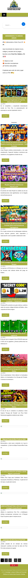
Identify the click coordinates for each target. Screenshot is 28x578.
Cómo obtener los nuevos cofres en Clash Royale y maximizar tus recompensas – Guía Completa (14, 144)
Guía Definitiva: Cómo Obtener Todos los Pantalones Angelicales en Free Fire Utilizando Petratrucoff (14, 100)
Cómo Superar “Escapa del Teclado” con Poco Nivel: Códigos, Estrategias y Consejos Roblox (14, 405)
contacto (13, 572)
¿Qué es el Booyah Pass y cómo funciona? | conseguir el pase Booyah (14, 507)
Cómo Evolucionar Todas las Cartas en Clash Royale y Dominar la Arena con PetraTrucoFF (14, 185)
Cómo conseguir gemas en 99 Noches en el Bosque (14, 263)
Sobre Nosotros (17, 574)
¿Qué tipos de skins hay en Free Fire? (14, 540)
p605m (3, 103)
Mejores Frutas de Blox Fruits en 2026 (14, 439)
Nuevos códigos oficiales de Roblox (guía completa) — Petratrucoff (14, 300)
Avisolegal (7, 572)
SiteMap (23, 574)
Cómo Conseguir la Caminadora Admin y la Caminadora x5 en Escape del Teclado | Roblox (14, 369)
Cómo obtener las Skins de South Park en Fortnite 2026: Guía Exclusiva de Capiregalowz (14, 225)
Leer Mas (5, 115)
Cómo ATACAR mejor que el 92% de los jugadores (14, 334)
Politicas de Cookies (8, 574)
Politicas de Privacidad (21, 572)
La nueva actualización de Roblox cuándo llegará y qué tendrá (14, 472)
